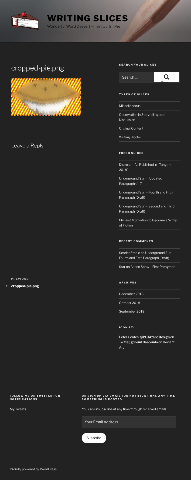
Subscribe (94, 438)
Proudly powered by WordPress (33, 469)
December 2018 (131, 294)
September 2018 (131, 311)
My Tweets (18, 409)
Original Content (131, 128)
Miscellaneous (129, 106)
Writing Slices (88, 18)
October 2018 (129, 303)
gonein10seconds (144, 342)
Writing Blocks (130, 137)
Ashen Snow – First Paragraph (152, 267)
